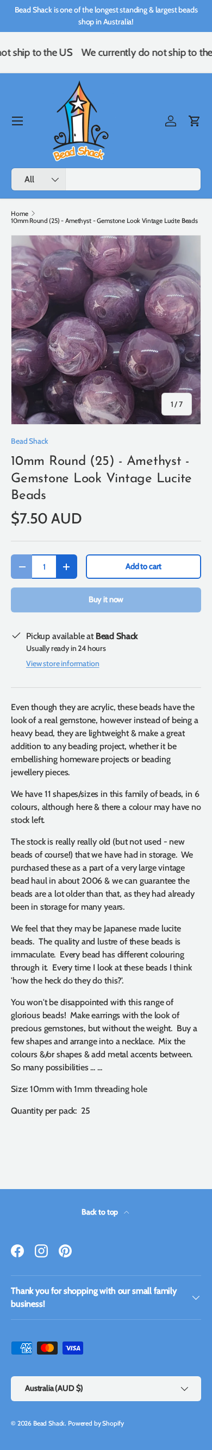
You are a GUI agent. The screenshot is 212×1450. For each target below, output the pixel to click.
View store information (62, 663)
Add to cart (143, 566)
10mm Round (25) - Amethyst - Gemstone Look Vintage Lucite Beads (104, 221)
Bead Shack (29, 441)
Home (19, 213)
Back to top (101, 1212)
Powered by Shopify (96, 1423)
